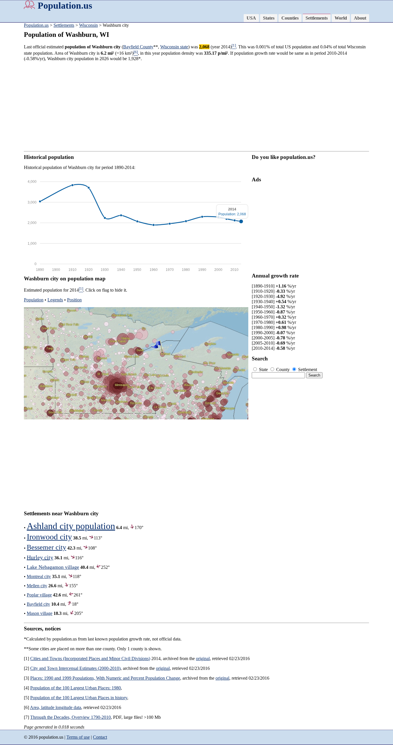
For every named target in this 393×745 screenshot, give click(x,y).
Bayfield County (138, 46)
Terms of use (78, 737)
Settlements (317, 18)
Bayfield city (38, 604)
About (360, 18)
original (203, 658)
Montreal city (39, 576)
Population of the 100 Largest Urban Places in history (78, 697)
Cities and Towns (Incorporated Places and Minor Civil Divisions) (90, 658)
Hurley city (40, 557)
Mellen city (37, 585)
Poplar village (39, 594)
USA (251, 18)
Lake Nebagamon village (53, 567)
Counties (290, 18)
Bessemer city (46, 547)
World (341, 18)
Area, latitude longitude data (55, 707)
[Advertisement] (196, 106)
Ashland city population (71, 526)
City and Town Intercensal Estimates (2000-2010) (75, 668)
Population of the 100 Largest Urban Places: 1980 (75, 687)
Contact (100, 737)
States (268, 18)
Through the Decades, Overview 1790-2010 (70, 717)
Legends (55, 299)
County (283, 369)
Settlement (307, 369)
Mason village (39, 613)
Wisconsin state (174, 46)
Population (33, 299)
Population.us (65, 5)
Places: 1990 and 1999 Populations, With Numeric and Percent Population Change (105, 678)
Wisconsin (88, 25)
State (263, 369)
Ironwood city (49, 536)
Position (74, 299)
